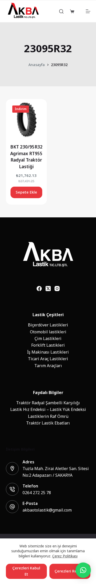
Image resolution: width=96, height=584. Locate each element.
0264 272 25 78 (37, 492)
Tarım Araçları (48, 365)
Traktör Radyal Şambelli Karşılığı (48, 402)
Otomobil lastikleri (48, 331)
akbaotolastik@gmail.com (47, 510)
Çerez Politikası (65, 556)
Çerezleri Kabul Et (26, 571)
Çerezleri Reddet (70, 571)
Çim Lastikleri (48, 338)
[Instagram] (57, 288)
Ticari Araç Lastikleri (48, 358)
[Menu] (88, 11)
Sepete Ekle (26, 192)
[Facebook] (39, 288)
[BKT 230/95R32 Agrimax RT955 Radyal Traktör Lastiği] (26, 119)
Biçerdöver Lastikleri (48, 325)
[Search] (61, 11)
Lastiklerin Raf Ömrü (48, 416)
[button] (83, 570)
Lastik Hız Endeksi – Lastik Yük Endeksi (48, 409)
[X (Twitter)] (48, 288)
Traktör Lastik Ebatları (48, 423)
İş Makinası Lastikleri (48, 352)
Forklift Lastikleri (48, 345)
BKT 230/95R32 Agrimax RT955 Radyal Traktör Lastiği (26, 156)
